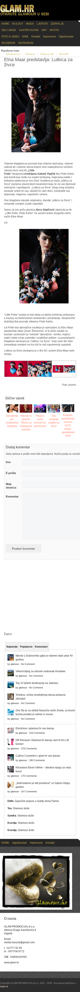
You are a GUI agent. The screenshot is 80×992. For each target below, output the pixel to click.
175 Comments (29, 776)
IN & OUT (17, 23)
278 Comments (29, 748)
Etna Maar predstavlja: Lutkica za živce (38, 62)
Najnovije (12, 646)
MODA (30, 23)
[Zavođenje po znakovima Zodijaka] (12, 408)
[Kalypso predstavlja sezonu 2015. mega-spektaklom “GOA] (68, 408)
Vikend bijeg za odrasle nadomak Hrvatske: (41, 671)
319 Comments (37, 733)
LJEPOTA (42, 23)
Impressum (49, 36)
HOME (5, 23)
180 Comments (37, 760)
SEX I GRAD (8, 30)
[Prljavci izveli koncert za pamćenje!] (40, 408)
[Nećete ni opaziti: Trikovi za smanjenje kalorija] (26, 408)
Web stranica (11, 486)
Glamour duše (21, 808)
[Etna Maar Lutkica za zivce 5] (16, 376)
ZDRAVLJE (57, 23)
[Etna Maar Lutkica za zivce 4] (40, 376)
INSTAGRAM (25, 42)
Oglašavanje (66, 36)
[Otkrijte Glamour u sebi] (24, 15)
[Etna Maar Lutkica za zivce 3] (64, 376)
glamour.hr (47, 54)
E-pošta (11, 473)
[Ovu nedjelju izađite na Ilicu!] (54, 408)
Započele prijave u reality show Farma (37, 801)
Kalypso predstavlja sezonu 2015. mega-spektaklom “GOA (68, 425)
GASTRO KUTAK (29, 30)
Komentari (41, 646)
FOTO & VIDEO (10, 36)
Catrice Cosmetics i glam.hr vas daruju (38, 755)
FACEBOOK (8, 42)
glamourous (13, 54)
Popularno (26, 646)
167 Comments (29, 791)
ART (44, 30)
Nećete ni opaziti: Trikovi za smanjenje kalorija (26, 422)
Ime (8, 462)
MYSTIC (54, 30)
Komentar (12, 496)
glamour (30, 54)
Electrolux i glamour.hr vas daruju (35, 728)
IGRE (25, 36)
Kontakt (35, 36)
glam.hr (64, 54)
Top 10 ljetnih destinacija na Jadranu (37, 683)
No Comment (28, 664)
